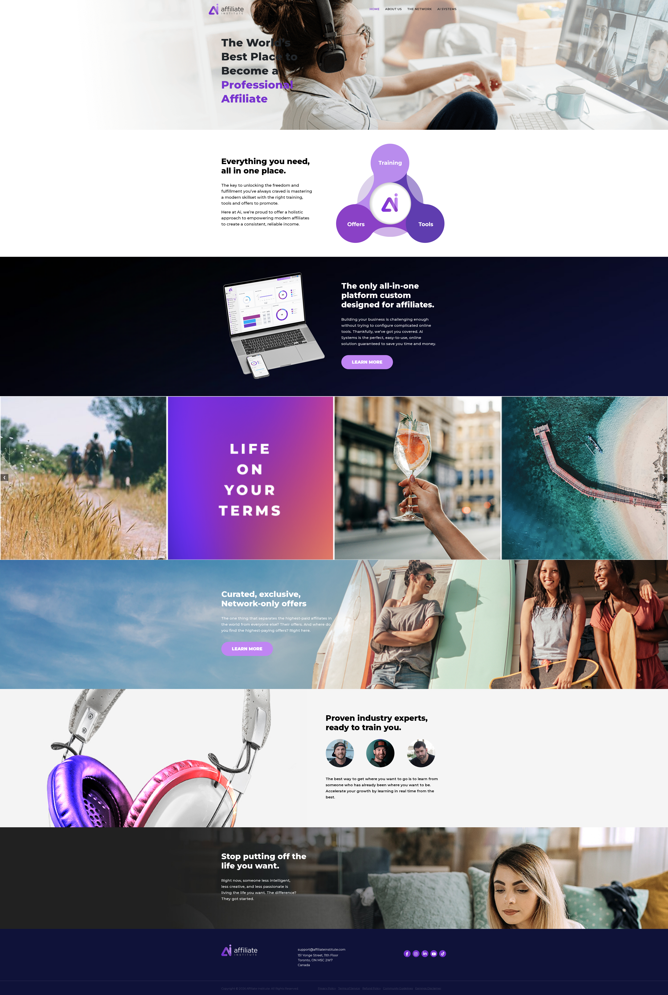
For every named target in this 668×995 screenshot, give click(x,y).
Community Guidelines (398, 988)
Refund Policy (371, 988)
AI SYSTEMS (446, 9)
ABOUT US (393, 9)
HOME (374, 9)
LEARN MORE (367, 362)
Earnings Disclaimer (428, 988)
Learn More (247, 648)
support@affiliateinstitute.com (321, 950)
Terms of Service (349, 988)
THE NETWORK (419, 9)
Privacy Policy (327, 988)
